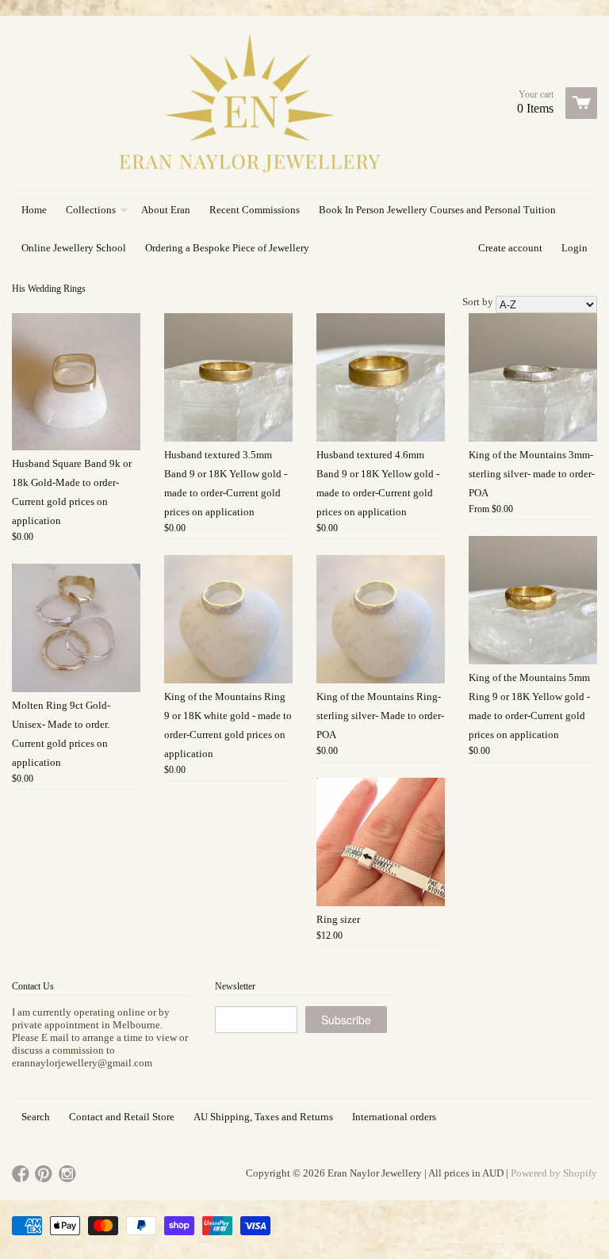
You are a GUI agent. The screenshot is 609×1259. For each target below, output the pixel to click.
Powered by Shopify (554, 1173)
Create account (510, 248)
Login (574, 248)
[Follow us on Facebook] (22, 1174)
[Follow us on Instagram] (69, 1174)
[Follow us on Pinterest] (45, 1174)
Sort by (477, 302)
